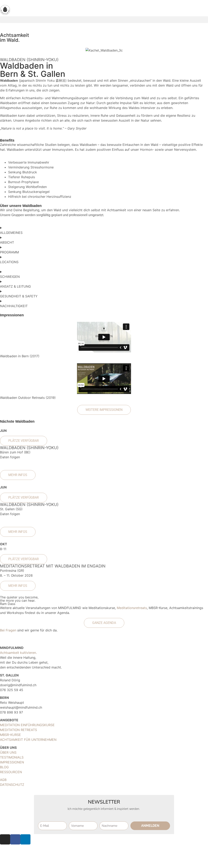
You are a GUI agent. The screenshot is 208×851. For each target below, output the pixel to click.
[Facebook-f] (15, 839)
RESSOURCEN (11, 772)
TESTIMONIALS (12, 757)
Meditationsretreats (132, 608)
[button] (104, 19)
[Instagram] (5, 839)
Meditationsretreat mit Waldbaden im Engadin (52, 566)
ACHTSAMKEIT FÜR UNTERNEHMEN (28, 740)
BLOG (4, 767)
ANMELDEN (150, 826)
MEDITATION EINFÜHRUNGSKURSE (27, 725)
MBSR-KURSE (10, 735)
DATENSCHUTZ (12, 785)
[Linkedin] (25, 839)
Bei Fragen (8, 630)
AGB (3, 780)
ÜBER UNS (8, 752)
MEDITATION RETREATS (18, 730)
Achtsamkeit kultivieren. (18, 653)
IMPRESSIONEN (12, 762)
